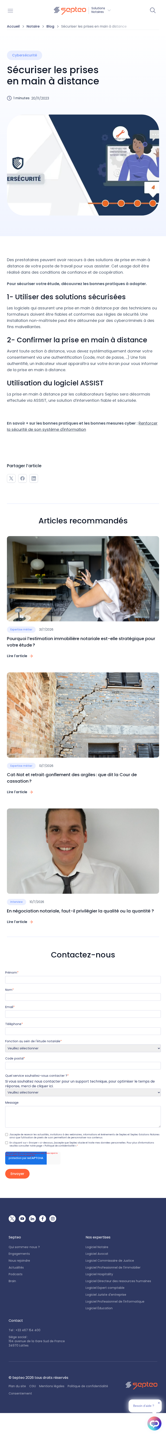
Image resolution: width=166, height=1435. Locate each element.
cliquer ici (45, 1086)
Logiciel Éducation (99, 1308)
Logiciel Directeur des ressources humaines (118, 1281)
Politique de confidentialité (88, 1386)
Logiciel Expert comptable (105, 1288)
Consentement (20, 1394)
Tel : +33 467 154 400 (24, 1330)
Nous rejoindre (19, 1261)
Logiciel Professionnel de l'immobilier (113, 1268)
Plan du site (17, 1386)
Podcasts (15, 1274)
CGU (32, 1386)
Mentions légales (51, 1386)
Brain (12, 1281)
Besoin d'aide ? (143, 1405)
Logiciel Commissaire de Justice (110, 1261)
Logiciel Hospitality (99, 1274)
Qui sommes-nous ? (24, 1247)
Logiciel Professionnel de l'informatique (115, 1302)
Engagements (19, 1254)
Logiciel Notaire (97, 1247)
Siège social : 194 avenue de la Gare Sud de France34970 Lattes (37, 1341)
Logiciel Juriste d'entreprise (106, 1295)
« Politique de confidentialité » (59, 1145)
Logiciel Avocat (97, 1254)
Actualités (16, 1268)
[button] (82, 11)
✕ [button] (159, 1403)
